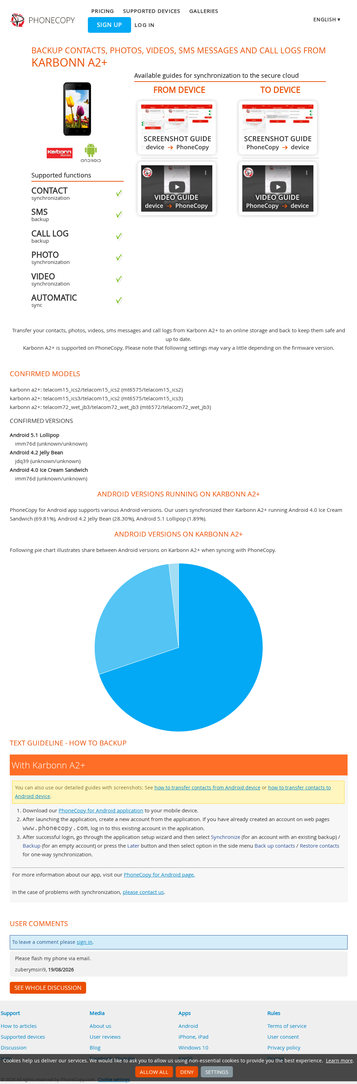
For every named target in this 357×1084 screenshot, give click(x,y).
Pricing (102, 10)
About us (100, 1025)
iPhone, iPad (193, 1036)
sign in (84, 942)
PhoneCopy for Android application (101, 810)
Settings (216, 1071)
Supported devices (151, 10)
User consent (283, 1036)
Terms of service (286, 1025)
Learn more (339, 1061)
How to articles (19, 1025)
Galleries (203, 10)
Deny (186, 1071)
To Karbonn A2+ (278, 127)
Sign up (109, 25)
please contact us (143, 891)
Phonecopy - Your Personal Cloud (43, 20)
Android (188, 1025)
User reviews (105, 1036)
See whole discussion (48, 988)
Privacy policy (284, 1047)
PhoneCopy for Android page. (159, 874)
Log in (144, 24)
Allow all (154, 1071)
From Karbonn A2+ (177, 127)
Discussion (13, 1047)
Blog (95, 1047)
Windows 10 (193, 1047)
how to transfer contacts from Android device (207, 787)
